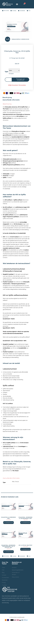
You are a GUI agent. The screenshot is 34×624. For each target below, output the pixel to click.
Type (6, 71)
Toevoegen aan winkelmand (20, 79)
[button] (17, 4)
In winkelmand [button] (25, 549)
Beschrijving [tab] (7, 97)
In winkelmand (8, 522)
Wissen (11, 73)
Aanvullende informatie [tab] (11, 100)
